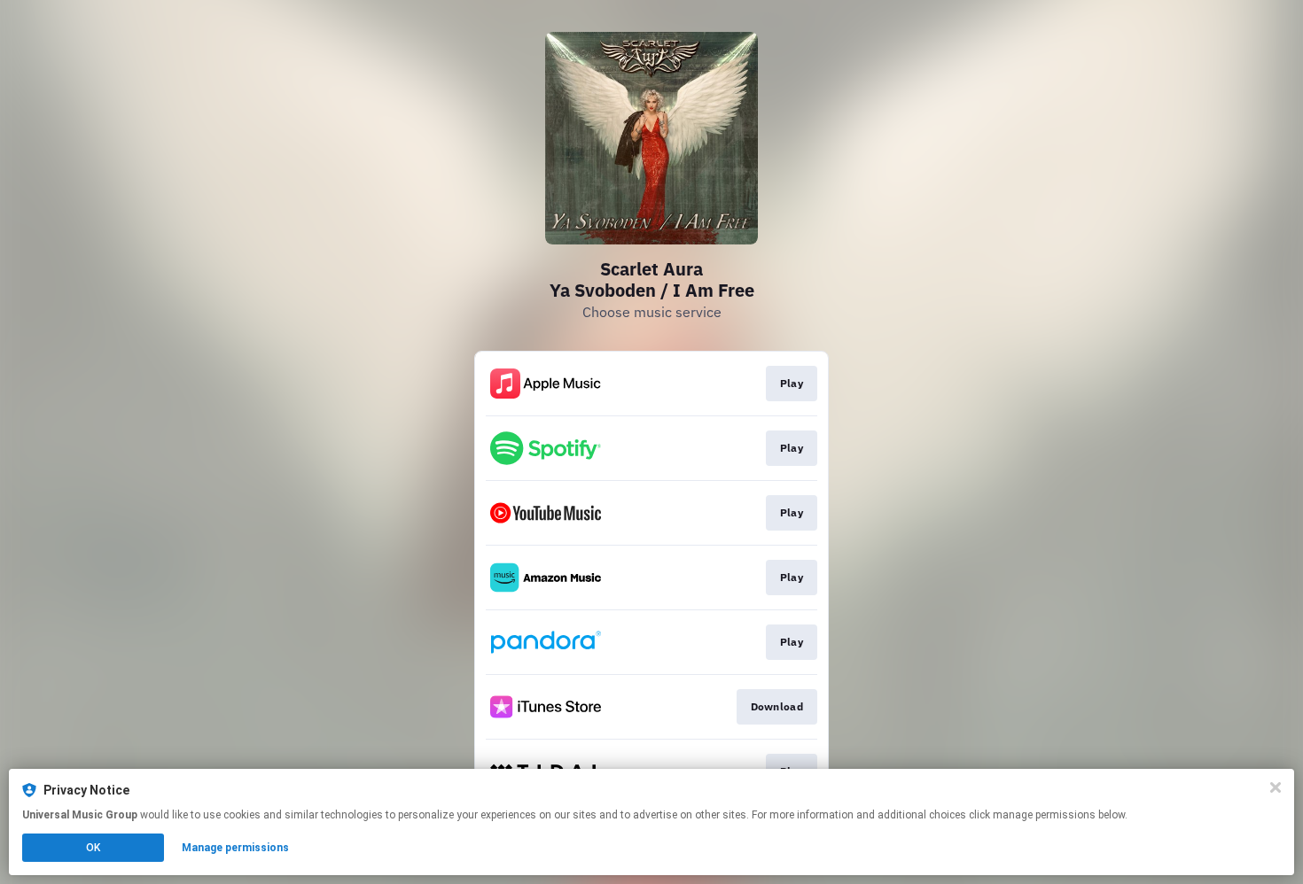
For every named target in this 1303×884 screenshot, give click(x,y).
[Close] (1275, 787)
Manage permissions (235, 847)
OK (93, 847)
